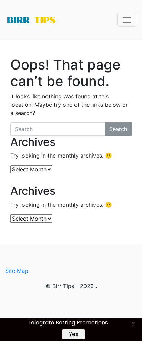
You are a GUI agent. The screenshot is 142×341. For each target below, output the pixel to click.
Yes (73, 334)
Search (118, 129)
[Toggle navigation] (126, 20)
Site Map (16, 270)
